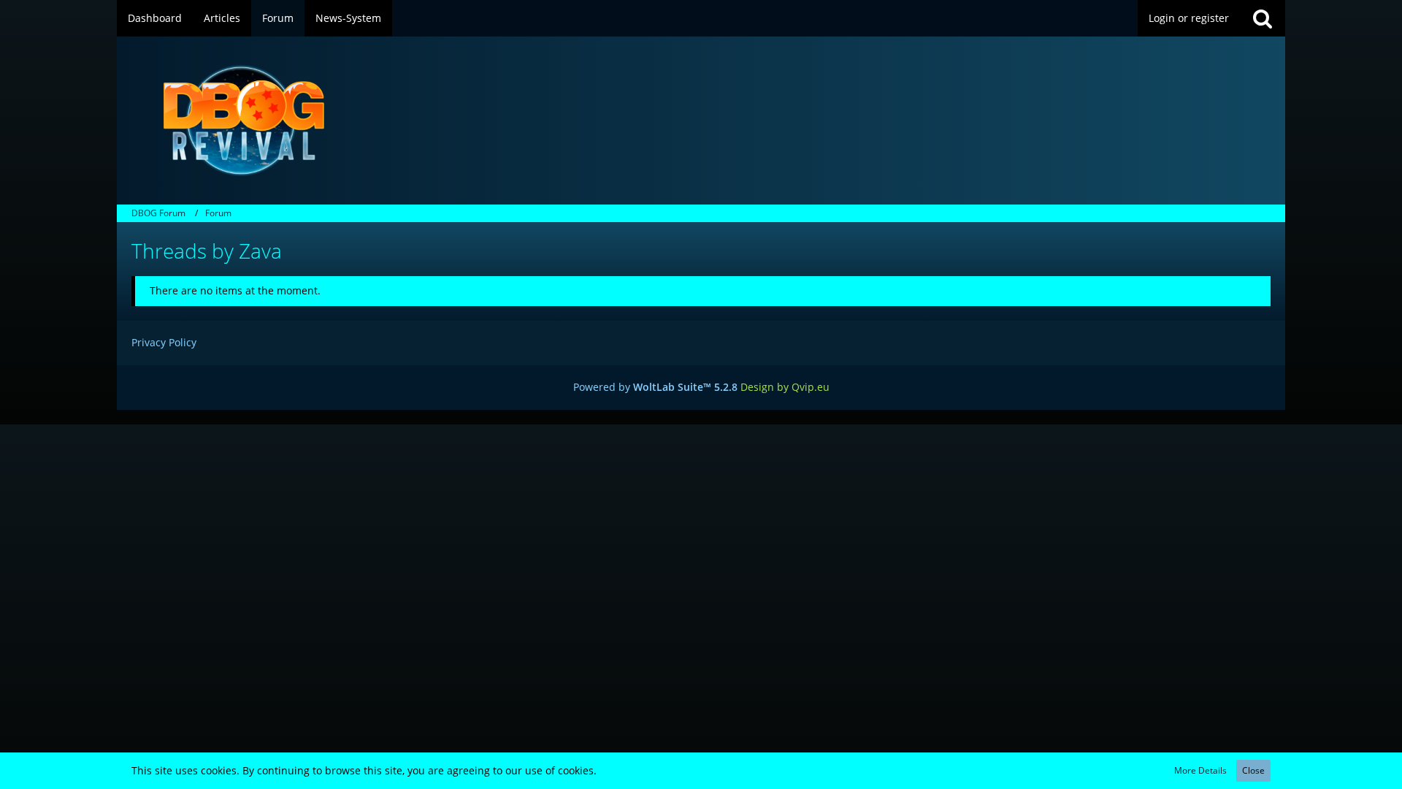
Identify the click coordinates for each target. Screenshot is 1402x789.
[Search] (1262, 18)
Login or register (1189, 18)
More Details (1200, 770)
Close (1253, 770)
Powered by (655, 387)
